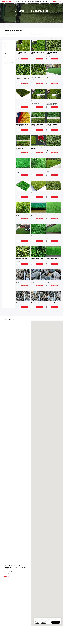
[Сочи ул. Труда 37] (60, 1)
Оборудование (38, 1)
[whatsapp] (56, 1)
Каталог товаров (30, 1)
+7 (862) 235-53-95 (11, 571)
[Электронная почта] (58, 1)
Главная (17, 1)
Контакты (45, 1)
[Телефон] (54, 1)
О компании (23, 1)
